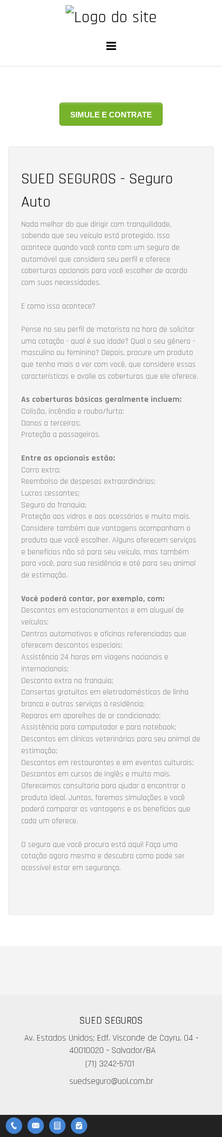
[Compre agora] (79, 1124)
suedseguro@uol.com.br (111, 1081)
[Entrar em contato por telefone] (14, 1125)
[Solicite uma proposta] (57, 1124)
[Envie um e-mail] (35, 1124)
